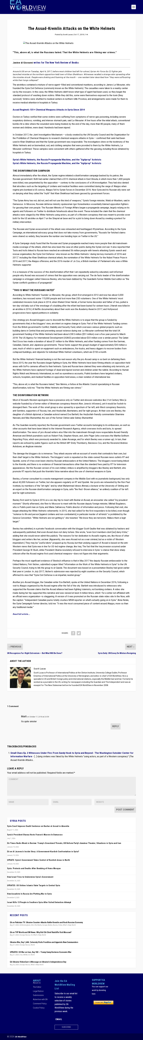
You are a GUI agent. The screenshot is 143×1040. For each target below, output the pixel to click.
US (32, 935)
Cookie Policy (38, 1008)
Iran (21, 955)
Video (60, 925)
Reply (115, 726)
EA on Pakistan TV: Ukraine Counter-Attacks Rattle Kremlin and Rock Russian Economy (46, 922)
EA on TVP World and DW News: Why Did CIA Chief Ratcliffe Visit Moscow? (40, 932)
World (74, 925)
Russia (55, 925)
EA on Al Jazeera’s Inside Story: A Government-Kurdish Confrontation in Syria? (43, 851)
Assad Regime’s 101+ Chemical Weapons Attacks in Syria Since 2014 (49, 109)
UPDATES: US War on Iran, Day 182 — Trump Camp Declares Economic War (40, 952)
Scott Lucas (68, 34)
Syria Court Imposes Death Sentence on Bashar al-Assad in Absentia (38, 826)
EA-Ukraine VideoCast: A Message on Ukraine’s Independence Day (38, 962)
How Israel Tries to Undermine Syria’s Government (30, 877)
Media (50, 925)
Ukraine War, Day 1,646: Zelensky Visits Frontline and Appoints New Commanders (44, 942)
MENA (25, 955)
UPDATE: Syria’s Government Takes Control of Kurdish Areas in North (38, 860)
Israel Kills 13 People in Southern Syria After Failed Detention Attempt (39, 902)
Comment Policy (40, 1003)
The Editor (37, 987)
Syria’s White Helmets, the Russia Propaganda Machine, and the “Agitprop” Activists (57, 159)
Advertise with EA (40, 999)
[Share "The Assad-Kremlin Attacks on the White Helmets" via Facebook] (73, 633)
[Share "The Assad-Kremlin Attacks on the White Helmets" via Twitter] (79, 633)
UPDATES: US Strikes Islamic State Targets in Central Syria (33, 885)
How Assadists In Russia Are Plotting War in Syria (29, 894)
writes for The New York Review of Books (56, 62)
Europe (44, 925)
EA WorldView (20, 1036)
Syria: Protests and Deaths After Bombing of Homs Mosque (34, 868)
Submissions (38, 995)
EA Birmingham (25, 925)
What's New (67, 925)
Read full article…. (21, 614)
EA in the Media (36, 925)
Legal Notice (38, 991)
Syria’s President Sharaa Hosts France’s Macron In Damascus (35, 835)
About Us (37, 983)
